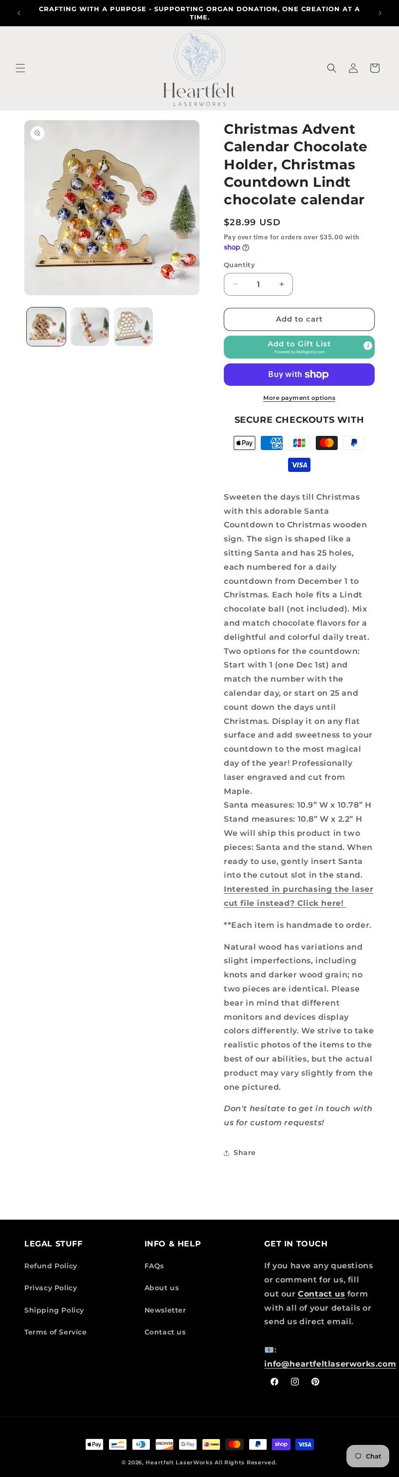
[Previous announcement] (19, 13)
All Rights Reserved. (246, 1462)
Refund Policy (50, 1265)
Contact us (165, 1332)
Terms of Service (55, 1332)
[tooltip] (367, 345)
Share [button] (245, 1152)
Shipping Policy (54, 1310)
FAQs (154, 1265)
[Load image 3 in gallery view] (133, 326)
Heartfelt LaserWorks (179, 1462)
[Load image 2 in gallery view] (90, 326)
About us (162, 1287)
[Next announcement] (380, 13)
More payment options (299, 397)
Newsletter (165, 1310)
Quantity (239, 265)
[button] (20, 68)
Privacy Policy (50, 1287)
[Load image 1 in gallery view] (46, 326)
